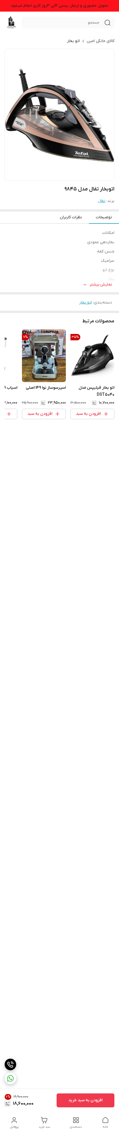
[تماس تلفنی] (10, 1064)
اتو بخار (73, 41)
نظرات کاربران (71, 217)
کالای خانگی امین (100, 41)
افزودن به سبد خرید (85, 1100)
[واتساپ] (10, 1078)
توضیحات (104, 217)
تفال (101, 201)
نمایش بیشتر (101, 284)
